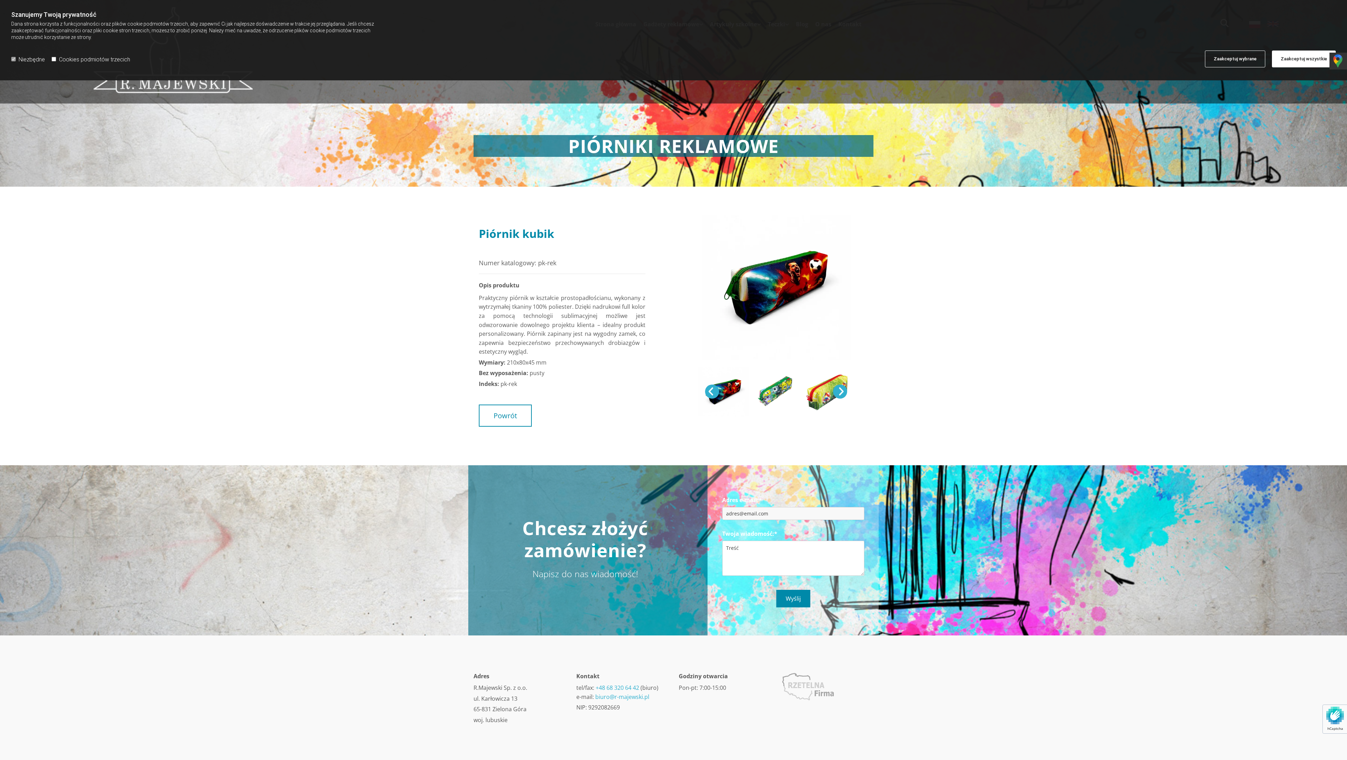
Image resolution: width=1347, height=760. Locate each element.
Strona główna (495, 245)
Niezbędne (32, 59)
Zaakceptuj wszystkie (1304, 58)
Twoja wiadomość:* (749, 534)
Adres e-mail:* (742, 500)
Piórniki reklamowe (585, 245)
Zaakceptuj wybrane (1235, 58)
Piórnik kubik (494, 252)
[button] (505, 416)
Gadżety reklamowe (538, 245)
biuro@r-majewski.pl (622, 697)
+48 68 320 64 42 (617, 688)
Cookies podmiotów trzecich (94, 59)
